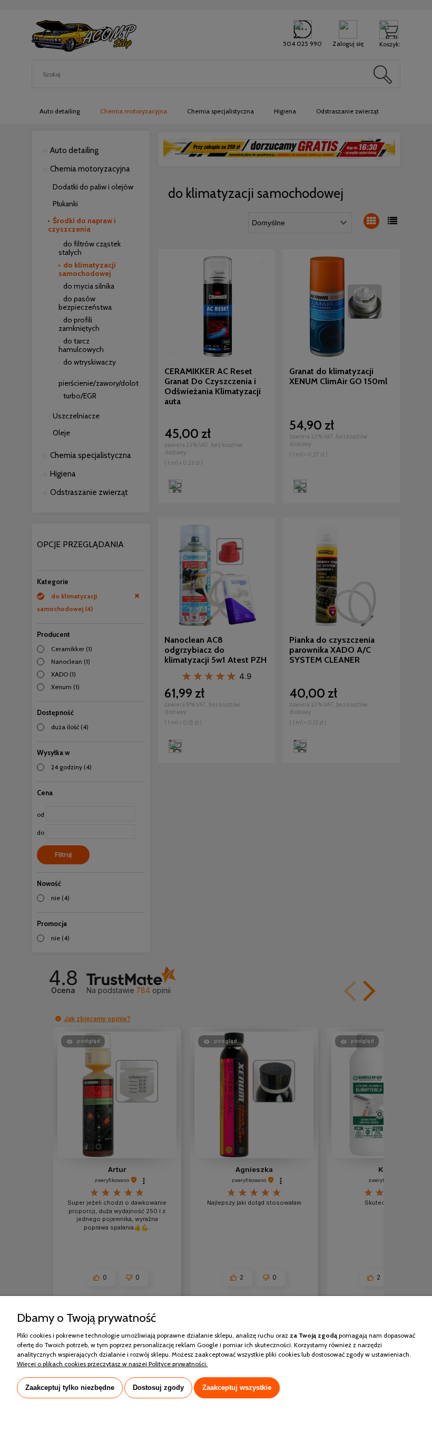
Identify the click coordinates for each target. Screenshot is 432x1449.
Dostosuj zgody (158, 1387)
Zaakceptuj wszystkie (236, 1387)
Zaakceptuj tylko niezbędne (69, 1387)
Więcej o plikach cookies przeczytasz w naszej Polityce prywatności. (112, 1364)
